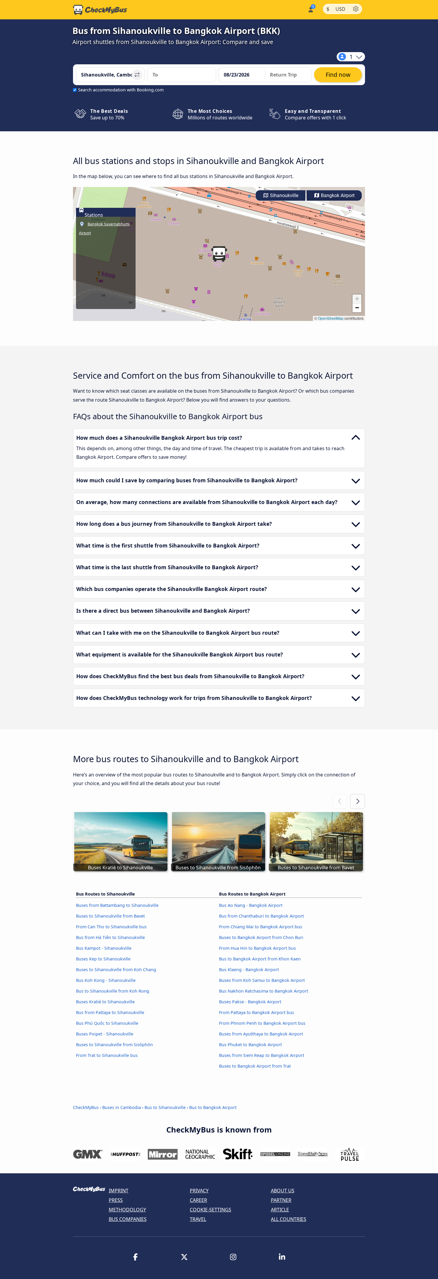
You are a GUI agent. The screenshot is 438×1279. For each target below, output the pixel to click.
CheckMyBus (86, 1107)
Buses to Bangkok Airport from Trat (255, 1066)
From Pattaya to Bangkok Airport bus (256, 1012)
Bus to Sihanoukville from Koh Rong (112, 991)
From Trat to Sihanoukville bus (107, 1055)
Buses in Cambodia (121, 1107)
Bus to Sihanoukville (165, 1107)
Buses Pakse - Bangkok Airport (250, 1002)
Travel (198, 1219)
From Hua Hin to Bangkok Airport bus (257, 948)
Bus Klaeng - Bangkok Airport (249, 969)
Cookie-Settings (210, 1209)
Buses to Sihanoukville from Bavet (110, 916)
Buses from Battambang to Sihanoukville (117, 905)
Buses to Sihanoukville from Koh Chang (116, 969)
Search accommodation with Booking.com (121, 90)
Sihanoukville (283, 195)
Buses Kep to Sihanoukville (103, 959)
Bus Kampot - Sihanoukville (103, 948)
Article (280, 1209)
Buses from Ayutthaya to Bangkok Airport (261, 1034)
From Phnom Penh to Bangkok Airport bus (262, 1023)
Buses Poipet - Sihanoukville (104, 1034)
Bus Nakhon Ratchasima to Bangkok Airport (263, 991)
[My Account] (310, 9)
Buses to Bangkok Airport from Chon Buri (261, 937)
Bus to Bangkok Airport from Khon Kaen (260, 959)
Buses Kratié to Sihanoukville (105, 1002)
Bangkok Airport (337, 195)
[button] (219, 254)
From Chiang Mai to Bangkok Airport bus (260, 926)
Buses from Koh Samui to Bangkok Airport (262, 980)
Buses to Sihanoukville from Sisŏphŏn (114, 1044)
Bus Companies (128, 1219)
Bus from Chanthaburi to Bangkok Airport (261, 916)
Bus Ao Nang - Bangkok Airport (250, 905)
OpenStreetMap (331, 318)
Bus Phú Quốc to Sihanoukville (107, 1023)
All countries (288, 1219)
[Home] (100, 10)
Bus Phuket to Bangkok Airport (250, 1044)
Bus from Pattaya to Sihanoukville (110, 1012)
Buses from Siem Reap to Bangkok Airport (261, 1055)
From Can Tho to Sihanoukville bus (111, 926)
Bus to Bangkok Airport (213, 1107)
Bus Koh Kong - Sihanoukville (106, 980)
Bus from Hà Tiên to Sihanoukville (110, 937)
